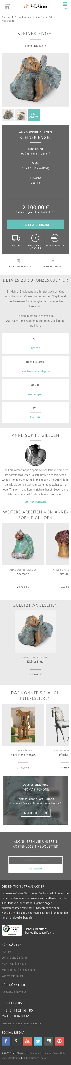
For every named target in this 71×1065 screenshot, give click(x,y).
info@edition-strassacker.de (22, 1023)
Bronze (35, 348)
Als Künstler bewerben (15, 991)
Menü (65, 9)
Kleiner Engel (8, 20)
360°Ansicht (33, 115)
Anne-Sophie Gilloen (45, 17)
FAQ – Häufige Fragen (14, 963)
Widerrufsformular (12, 976)
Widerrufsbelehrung (11, 1057)
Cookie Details (60, 1053)
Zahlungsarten (55, 245)
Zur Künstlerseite (35, 501)
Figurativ (35, 417)
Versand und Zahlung (14, 957)
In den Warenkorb (36, 224)
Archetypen (35, 394)
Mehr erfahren (35, 813)
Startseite (6, 17)
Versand (16, 245)
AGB (24, 1057)
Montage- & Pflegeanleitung (18, 969)
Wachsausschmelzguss (36, 371)
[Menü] (20, 927)
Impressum (34, 1057)
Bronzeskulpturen (23, 17)
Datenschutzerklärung (40, 1053)
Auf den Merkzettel (19, 266)
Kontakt (6, 951)
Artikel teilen (52, 266)
